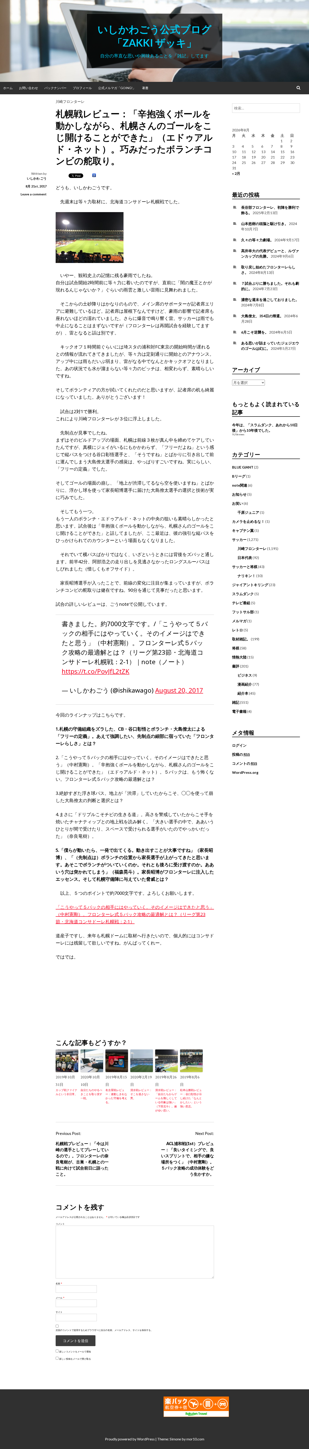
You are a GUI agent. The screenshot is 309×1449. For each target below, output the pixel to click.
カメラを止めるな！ (248, 521)
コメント (60, 1223)
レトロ (237, 630)
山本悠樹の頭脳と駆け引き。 (264, 223)
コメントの (244, 763)
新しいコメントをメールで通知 (75, 1351)
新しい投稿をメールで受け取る (75, 1358)
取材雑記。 (241, 639)
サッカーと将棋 (244, 566)
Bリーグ (238, 476)
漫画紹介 (245, 684)
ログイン (239, 745)
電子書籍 (239, 711)
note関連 (239, 485)
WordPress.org (245, 772)
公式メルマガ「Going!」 (117, 88)
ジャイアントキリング (250, 584)
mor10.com (195, 1439)
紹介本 (243, 693)
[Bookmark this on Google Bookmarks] (94, 175)
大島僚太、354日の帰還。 (262, 316)
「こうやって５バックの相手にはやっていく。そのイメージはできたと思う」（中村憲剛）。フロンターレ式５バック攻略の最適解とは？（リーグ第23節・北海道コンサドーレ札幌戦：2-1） (135, 914)
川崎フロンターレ (70, 101)
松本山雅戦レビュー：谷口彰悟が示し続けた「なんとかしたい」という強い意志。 (191, 1098)
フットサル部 (243, 612)
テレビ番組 (241, 603)
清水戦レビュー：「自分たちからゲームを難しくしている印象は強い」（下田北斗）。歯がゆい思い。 (166, 1100)
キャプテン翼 (243, 530)
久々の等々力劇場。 (257, 240)
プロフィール (82, 88)
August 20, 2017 (179, 690)
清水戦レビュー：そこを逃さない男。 (141, 1094)
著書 (145, 88)
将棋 (235, 648)
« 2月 (236, 173)
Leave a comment (34, 194)
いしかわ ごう (37, 178)
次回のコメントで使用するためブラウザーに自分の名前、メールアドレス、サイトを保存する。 (104, 1330)
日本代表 (245, 557)
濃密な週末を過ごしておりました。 (270, 299)
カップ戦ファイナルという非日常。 (66, 1092)
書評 (235, 666)
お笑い (237, 503)
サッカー (239, 539)
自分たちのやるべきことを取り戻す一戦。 (91, 1094)
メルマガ (239, 621)
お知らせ (239, 494)
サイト (59, 1312)
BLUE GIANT (242, 467)
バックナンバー (55, 88)
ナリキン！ (247, 575)
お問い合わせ (28, 88)
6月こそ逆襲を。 (255, 332)
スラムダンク (243, 594)
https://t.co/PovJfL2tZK (95, 671)
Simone (175, 1439)
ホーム (8, 88)
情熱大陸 (239, 657)
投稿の (241, 754)
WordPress (146, 1439)
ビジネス (245, 675)
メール (60, 1297)
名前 (59, 1283)
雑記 (235, 702)
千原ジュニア (248, 512)
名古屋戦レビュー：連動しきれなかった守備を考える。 (116, 1096)
